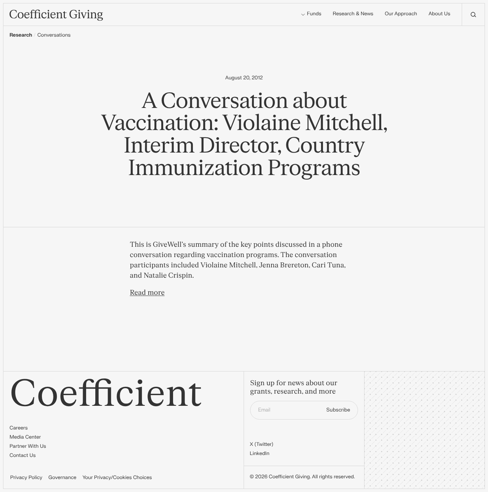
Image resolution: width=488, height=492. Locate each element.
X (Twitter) (261, 445)
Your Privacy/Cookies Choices (117, 478)
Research (21, 35)
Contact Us (23, 456)
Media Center (25, 437)
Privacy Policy (26, 478)
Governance (62, 478)
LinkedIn (260, 454)
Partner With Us (28, 447)
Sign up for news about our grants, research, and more (293, 387)
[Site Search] (473, 14)
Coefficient (106, 394)
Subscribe (338, 410)
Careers (18, 428)
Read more (147, 292)
